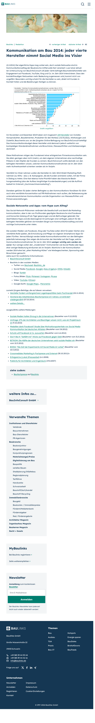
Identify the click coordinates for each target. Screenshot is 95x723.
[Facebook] (27, 667)
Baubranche (15, 442)
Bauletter (13, 587)
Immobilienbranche (18, 497)
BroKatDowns (74, 645)
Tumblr (23, 272)
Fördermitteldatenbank (23, 509)
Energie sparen (74, 637)
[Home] (25, 630)
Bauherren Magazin (18, 527)
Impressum (31, 683)
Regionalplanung (20, 475)
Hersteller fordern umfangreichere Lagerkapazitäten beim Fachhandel (41, 293)
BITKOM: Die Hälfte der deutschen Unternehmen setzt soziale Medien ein (42, 340)
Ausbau (51, 637)
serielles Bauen (19, 468)
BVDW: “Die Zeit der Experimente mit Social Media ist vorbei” (37, 347)
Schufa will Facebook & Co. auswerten (27, 333)
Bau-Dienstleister (20, 434)
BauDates (72, 641)
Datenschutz (31, 687)
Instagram (45, 276)
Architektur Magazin (18, 520)
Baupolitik (17, 464)
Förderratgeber (19, 512)
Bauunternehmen (20, 431)
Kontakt (10, 695)
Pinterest (36, 276)
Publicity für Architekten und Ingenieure (28, 361)
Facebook (30, 269)
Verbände (17, 427)
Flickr (28, 276)
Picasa (54, 276)
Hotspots (72, 633)
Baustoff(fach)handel (22, 490)
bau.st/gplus (50, 269)
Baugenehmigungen (22, 449)
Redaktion (20, 44)
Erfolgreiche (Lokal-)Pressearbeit (24, 357)
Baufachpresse (20, 374)
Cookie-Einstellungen (35, 691)
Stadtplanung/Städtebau (24, 471)
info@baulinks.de (18, 661)
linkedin (66, 269)
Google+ (39, 269)
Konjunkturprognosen (22, 453)
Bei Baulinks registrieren (20, 555)
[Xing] (36, 667)
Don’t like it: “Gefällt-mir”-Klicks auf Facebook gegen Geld (36, 337)
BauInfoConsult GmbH (20, 259)
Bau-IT (51, 650)
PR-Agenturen (19, 438)
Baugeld (16, 501)
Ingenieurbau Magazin (20, 523)
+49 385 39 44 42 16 (19, 658)
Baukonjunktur (19, 445)
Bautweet (28, 265)
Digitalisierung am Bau (24, 460)
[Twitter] (23, 667)
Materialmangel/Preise (24, 457)
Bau (50, 633)
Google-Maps (33, 284)
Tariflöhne (17, 479)
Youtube (23, 280)
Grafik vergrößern (46, 128)
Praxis (51, 645)
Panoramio (45, 284)
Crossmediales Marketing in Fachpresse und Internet (33, 353)
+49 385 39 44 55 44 (19, 655)
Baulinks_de (39, 265)
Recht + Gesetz (16, 531)
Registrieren (11, 691)
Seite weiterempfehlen (19, 561)
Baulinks (9, 44)
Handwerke (18, 483)
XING (60, 269)
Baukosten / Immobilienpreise (26, 505)
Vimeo (32, 280)
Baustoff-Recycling (21, 494)
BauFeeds (72, 650)
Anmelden (10, 687)
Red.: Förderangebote (22, 516)
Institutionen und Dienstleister (23, 423)
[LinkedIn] (32, 667)
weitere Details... (17, 303)
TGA (50, 641)
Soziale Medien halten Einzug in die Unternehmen (32, 316)
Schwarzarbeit (19, 486)
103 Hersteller (63, 135)
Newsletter (11, 683)
